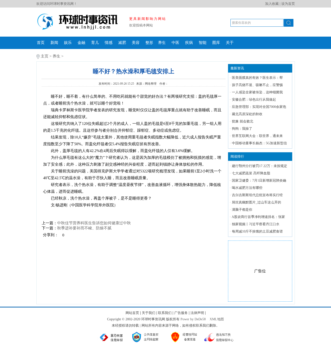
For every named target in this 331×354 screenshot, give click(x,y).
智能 (202, 42)
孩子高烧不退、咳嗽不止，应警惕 (257, 85)
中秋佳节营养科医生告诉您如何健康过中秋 (94, 223)
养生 (162, 42)
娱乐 (68, 42)
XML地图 (217, 319)
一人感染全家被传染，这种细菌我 (257, 92)
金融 (81, 42)
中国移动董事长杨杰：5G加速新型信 (259, 143)
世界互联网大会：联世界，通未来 (257, 136)
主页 (44, 56)
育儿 (95, 42)
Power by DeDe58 (193, 319)
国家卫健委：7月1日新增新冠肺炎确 (259, 180)
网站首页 (132, 313)
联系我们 (165, 313)
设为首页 (288, 4)
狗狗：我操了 (242, 128)
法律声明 (197, 313)
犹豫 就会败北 (242, 121)
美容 (136, 42)
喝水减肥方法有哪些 (247, 188)
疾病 (189, 42)
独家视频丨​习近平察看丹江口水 (255, 224)
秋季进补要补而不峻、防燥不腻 (84, 228)
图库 (216, 42)
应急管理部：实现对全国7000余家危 (259, 107)
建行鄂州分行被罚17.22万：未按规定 (259, 166)
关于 (230, 42)
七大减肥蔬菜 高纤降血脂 (251, 173)
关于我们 (148, 313)
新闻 (54, 42)
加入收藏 (272, 4)
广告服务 (181, 313)
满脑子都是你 (242, 209)
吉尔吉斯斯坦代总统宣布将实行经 (257, 195)
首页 (41, 42)
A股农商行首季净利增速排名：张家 (258, 217)
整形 (149, 42)
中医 (175, 42)
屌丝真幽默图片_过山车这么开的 (256, 202)
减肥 (122, 42)
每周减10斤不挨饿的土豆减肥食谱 (257, 231)
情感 (108, 42)
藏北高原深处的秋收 (247, 114)
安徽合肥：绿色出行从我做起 (254, 99)
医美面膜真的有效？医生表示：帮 (257, 78)
